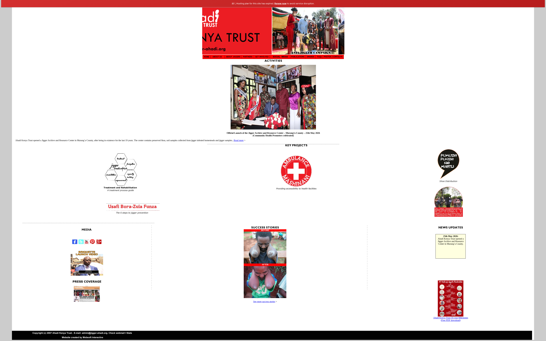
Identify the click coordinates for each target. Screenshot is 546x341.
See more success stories (264, 301)
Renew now (280, 3)
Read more (239, 140)
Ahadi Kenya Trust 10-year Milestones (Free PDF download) (450, 319)
